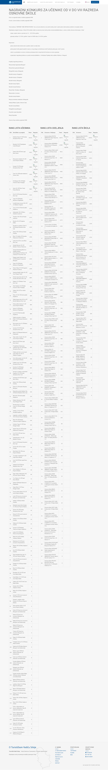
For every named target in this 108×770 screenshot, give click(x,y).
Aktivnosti (58, 754)
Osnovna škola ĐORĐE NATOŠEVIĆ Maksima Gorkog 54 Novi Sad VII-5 (51, 314)
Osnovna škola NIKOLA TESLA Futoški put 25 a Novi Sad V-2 (51, 252)
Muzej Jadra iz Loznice (14, 93)
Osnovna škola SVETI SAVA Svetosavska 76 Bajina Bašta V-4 (51, 503)
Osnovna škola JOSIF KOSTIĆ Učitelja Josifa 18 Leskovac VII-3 (51, 220)
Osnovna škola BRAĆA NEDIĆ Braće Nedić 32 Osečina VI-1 (50, 497)
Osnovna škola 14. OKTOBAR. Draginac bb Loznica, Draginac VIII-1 (50, 208)
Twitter (89, 754)
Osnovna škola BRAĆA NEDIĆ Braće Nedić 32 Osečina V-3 (50, 443)
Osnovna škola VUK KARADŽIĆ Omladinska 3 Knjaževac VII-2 (50, 202)
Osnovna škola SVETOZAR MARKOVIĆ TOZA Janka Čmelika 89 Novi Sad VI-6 (51, 272)
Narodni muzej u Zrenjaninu (15, 77)
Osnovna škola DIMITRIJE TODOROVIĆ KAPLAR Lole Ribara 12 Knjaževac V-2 (51, 455)
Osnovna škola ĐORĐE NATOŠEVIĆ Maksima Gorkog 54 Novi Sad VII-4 (51, 381)
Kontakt (57, 763)
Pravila (57, 761)
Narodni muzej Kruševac (14, 87)
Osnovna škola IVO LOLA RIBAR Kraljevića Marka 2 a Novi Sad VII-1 (51, 258)
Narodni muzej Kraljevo (14, 96)
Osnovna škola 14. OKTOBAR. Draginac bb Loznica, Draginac (81, 197)
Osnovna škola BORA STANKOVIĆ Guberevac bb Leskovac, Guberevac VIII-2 (51, 214)
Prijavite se (95, 2)
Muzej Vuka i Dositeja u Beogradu (17, 90)
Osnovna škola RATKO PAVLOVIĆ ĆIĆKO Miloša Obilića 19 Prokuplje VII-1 (51, 302)
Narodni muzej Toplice (14, 83)
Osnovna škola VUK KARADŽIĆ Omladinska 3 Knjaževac (81, 178)
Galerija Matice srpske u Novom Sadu (18, 102)
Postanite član (59, 752)
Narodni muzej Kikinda (14, 105)
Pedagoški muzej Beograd (15, 109)
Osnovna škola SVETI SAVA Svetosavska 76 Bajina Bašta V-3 (51, 509)
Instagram (89, 756)
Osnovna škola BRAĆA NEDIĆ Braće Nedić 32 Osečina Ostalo (50, 430)
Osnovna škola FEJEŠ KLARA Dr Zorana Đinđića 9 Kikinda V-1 (51, 399)
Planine (72, 752)
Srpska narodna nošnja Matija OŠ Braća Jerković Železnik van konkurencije (20, 675)
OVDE (31, 17)
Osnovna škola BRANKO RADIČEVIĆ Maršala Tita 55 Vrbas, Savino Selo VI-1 (51, 177)
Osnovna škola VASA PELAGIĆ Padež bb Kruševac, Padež (81, 237)
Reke (71, 754)
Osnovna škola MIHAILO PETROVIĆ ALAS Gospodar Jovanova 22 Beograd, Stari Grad (81, 349)
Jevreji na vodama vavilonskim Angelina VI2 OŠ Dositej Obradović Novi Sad (20, 373)
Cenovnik (57, 759)
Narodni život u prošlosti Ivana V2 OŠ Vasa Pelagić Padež (19, 406)
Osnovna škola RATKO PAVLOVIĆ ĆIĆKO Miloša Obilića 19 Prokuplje (81, 172)
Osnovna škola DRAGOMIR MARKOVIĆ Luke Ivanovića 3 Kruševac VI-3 (51, 284)
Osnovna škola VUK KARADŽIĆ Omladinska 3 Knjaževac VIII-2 (50, 387)
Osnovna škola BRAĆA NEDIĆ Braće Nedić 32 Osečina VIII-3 (50, 232)
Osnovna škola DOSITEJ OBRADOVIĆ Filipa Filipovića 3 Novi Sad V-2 (51, 183)
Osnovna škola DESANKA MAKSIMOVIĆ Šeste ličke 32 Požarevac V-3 (51, 238)
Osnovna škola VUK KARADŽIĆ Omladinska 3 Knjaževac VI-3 (50, 326)
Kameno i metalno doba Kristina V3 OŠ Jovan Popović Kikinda (20, 601)
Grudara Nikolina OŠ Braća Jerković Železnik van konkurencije (19, 663)
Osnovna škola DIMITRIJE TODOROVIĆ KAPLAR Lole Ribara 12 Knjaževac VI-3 (51, 405)
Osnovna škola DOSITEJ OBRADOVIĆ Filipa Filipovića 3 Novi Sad (81, 137)
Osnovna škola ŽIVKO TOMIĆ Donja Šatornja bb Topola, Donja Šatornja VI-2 (51, 196)
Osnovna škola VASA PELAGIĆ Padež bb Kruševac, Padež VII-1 (50, 290)
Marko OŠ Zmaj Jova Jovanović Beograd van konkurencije (18, 616)
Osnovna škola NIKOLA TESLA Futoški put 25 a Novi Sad (81, 243)
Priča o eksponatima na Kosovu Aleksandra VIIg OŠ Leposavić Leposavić (19, 708)
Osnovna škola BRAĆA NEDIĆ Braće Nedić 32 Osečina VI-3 (50, 449)
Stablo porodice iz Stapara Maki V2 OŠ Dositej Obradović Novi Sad (20, 319)
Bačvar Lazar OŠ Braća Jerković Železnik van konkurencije (18, 652)
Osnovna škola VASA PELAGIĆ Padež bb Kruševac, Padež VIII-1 (50, 393)
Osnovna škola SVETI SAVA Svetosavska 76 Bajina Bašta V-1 (51, 411)
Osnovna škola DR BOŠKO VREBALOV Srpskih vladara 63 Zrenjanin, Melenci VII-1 (51, 469)
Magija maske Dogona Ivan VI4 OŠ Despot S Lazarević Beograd (19, 259)
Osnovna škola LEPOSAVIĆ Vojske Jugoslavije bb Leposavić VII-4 (51, 550)
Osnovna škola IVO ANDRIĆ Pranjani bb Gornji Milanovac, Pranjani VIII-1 (51, 296)
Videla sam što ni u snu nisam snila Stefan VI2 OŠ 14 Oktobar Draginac (20, 353)
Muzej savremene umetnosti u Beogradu (18, 99)
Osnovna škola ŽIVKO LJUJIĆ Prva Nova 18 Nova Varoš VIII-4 (51, 151)
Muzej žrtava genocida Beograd (16, 68)
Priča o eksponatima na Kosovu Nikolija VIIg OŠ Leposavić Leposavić (18, 714)
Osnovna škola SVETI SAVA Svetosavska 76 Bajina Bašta (81, 319)
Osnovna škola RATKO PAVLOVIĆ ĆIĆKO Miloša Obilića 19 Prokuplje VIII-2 (51, 189)
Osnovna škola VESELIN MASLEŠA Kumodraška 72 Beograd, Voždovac (81, 300)
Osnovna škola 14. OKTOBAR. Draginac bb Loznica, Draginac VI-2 (50, 351)
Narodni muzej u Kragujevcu (15, 74)
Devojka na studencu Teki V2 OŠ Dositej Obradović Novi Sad (20, 227)
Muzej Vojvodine (13, 115)
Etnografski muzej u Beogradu (16, 71)
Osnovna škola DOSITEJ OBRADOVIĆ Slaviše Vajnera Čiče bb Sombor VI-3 (51, 556)
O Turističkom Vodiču (60, 750)
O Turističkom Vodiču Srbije (22, 747)
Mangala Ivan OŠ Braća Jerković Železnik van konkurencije (18, 669)
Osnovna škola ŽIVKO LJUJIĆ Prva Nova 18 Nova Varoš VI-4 (51, 320)
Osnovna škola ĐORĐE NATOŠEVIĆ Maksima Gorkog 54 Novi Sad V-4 (50, 423)
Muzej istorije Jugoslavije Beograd (17, 64)
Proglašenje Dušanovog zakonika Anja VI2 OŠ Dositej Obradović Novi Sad (19, 347)
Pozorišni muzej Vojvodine (15, 112)
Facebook (89, 752)
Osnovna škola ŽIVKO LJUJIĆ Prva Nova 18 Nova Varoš (81, 152)
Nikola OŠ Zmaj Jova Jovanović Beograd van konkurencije (18, 626)
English (88, 2)
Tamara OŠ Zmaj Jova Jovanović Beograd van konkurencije (18, 633)
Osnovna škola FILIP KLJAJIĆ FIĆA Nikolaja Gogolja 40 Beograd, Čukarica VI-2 (51, 544)
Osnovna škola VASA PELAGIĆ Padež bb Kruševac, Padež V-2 (49, 344)
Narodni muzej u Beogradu (15, 80)
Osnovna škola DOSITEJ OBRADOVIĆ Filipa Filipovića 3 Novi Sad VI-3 (51, 332)
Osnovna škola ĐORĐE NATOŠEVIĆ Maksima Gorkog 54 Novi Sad (81, 286)
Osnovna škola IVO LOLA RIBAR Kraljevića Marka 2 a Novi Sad (81, 249)
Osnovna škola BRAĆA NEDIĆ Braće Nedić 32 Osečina (81, 204)
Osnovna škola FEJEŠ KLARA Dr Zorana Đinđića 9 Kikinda (81, 313)
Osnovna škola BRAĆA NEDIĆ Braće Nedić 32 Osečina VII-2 (50, 369)
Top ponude (73, 750)
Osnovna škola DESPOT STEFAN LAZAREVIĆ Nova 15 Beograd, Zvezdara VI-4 (51, 278)
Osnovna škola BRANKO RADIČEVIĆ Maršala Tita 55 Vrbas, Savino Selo (81, 184)
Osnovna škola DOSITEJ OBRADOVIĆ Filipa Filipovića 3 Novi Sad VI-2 (51, 171)
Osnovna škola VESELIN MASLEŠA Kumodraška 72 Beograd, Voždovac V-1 (51, 375)
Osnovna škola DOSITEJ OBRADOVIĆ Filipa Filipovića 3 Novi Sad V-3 (51, 137)
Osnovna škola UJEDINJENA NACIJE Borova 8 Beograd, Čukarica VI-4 (51, 145)
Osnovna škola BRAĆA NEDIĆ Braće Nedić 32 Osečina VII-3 (50, 490)
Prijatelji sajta (59, 757)
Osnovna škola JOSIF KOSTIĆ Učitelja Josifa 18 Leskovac (81, 217)
